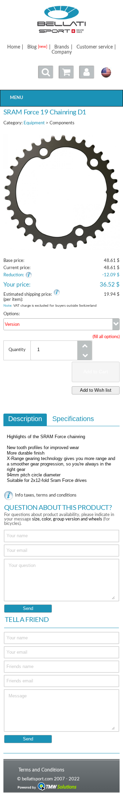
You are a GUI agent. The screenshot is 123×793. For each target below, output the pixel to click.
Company (62, 52)
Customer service (95, 47)
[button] (87, 72)
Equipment (34, 123)
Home (13, 47)
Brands (61, 47)
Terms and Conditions (41, 770)
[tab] (25, 420)
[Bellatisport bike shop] (61, 19)
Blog (37, 47)
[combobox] (61, 324)
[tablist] (61, 451)
